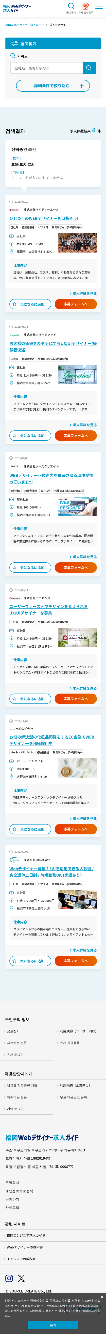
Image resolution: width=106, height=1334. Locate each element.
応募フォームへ (76, 303)
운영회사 (12, 1182)
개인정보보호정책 (19, 1190)
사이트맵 (12, 1207)
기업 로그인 (15, 1108)
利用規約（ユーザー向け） (79, 1031)
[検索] (89, 68)
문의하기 (12, 1199)
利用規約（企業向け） (76, 1085)
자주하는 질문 (17, 1042)
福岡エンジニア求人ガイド (26, 1235)
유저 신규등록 (70, 1042)
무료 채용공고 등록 (73, 1097)
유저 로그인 (15, 1054)
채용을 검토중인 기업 (22, 1085)
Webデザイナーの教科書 (25, 1247)
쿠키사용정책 (87, 1306)
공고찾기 (13, 1031)
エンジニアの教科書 (21, 1259)
